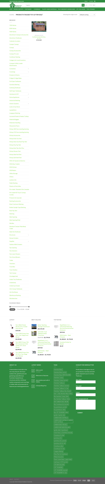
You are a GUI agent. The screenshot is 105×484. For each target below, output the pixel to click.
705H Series (12, 25)
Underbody (12, 282)
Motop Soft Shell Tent (15, 157)
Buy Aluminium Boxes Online (65, 393)
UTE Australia (64, 462)
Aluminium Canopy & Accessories (18, 34)
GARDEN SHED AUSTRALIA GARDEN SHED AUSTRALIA (63, 421)
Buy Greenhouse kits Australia (61, 404)
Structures (12, 235)
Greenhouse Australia (67, 432)
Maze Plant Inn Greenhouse (60, 454)
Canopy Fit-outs (14, 54)
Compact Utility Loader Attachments (16, 64)
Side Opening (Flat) (14, 220)
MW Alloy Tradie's (14, 164)
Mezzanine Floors (14, 126)
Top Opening (13, 247)
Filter (12, 309)
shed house (56, 462)
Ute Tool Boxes (80, 9)
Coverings (37, 9)
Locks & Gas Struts (14, 107)
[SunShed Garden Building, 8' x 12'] (39, 26)
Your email (78, 386)
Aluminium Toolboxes (15, 38)
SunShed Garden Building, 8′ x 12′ (39, 37)
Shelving (11, 213)
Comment (38, 371)
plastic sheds (69, 459)
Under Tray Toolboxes (15, 279)
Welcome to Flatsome (42, 375)
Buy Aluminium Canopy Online (61, 396)
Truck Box (12, 266)
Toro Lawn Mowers (14, 254)
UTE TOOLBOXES (58, 467)
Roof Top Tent (13, 210)
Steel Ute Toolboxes (15, 231)
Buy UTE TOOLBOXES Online (61, 412)
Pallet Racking (13, 183)
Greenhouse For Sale (59, 435)
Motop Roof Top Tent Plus (16, 148)
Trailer (11, 260)
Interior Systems (14, 103)
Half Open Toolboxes (15, 91)
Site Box (11, 223)
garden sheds (57, 430)
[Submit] (83, 5)
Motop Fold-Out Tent (15, 138)
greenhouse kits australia (60, 440)
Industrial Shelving (14, 100)
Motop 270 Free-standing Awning (19, 132)
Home (11, 15)
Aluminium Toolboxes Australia (61, 385)
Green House (57, 432)
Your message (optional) (82, 398)
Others (11, 176)
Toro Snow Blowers (14, 257)
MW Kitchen (13, 167)
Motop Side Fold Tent (15, 154)
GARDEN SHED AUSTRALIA (61, 417)
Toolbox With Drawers (15, 244)
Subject (78, 392)
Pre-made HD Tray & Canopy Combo (17, 193)
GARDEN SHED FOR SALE (60, 424)
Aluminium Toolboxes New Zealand (62, 391)
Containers (28, 9)
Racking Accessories (15, 201)
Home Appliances (14, 97)
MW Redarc (12, 170)
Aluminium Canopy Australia (61, 380)
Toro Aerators (13, 251)
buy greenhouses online (59, 409)
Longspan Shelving (14, 113)
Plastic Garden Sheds (59, 459)
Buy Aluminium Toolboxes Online (62, 399)
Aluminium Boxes (58, 369)
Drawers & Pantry (14, 75)
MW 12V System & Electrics (17, 161)
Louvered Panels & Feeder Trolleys (19, 116)
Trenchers (12, 263)
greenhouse (64, 430)
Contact (91, 1)
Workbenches (13, 298)
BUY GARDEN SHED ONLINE (61, 401)
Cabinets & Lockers (14, 41)
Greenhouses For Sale (59, 448)
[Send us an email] (94, 1)
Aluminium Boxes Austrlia (60, 372)
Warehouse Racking (15, 295)
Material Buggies (14, 119)
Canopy (11, 47)
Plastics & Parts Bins (15, 186)
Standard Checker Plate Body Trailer (17, 227)
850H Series (12, 28)
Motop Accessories (14, 135)
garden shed (62, 415)
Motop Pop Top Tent (15, 145)
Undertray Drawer (14, 285)
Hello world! (39, 370)
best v (55, 393)
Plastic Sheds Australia (49, 9)
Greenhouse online (58, 446)
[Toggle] (28, 69)
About (86, 1)
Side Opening (13, 217)
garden (56, 415)
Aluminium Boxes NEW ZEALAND (62, 375)
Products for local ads (15, 198)
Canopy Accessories (15, 50)
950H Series (12, 31)
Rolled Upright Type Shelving (17, 207)
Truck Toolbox (13, 270)
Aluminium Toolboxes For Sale (61, 388)
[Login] (86, 5)
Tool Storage (90, 9)
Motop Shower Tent (15, 151)
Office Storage (13, 173)
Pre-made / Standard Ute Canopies (19, 189)
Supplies (11, 241)
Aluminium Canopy (58, 377)
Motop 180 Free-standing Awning (19, 129)
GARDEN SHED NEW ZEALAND (62, 427)
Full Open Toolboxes (15, 81)
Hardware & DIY (14, 94)
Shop (10, 9)
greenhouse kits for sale (59, 443)
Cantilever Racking (14, 57)
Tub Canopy (12, 273)
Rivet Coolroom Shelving (16, 204)
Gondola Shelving (14, 84)
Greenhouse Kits (18, 9)
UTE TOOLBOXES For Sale (60, 472)
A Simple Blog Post (41, 385)
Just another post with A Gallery (43, 380)
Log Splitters (12, 110)
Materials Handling (14, 122)
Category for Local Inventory (17, 60)
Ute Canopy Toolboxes (15, 289)
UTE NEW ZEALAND (59, 464)
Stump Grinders (13, 238)
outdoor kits (12, 180)
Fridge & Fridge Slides (15, 78)
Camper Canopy (14, 44)
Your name (78, 379)
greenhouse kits (58, 438)
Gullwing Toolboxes (15, 87)
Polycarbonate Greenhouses (66, 9)
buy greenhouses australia (60, 407)
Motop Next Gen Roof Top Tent (18, 141)
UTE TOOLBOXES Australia (60, 470)
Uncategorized (13, 276)
